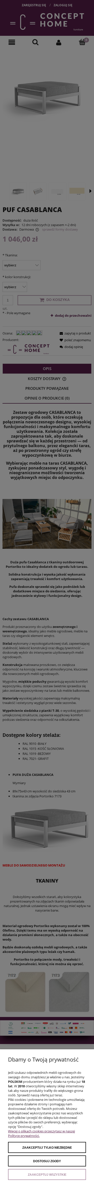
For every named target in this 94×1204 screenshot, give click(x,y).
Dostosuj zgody (47, 1161)
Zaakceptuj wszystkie (47, 1174)
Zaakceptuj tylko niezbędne (47, 1147)
